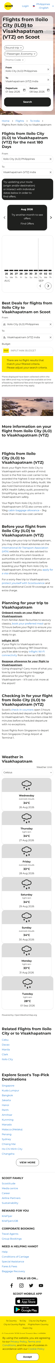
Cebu (5, 1039)
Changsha (8, 1153)
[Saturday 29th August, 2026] (26, 270)
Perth (5, 1110)
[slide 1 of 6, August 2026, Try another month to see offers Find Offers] (27, 217)
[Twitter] (31, 1285)
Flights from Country (38, 1324)
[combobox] (26, 159)
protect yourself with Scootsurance (23, 583)
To (7, 77)
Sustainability (10, 1203)
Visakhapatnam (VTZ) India (22, 81)
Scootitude (8, 1183)
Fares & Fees (9, 1266)
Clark (5, 1054)
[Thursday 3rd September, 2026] (50, 270)
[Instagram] (21, 1285)
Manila (6, 1049)
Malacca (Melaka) (12, 1129)
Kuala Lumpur (10, 1090)
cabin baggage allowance (23, 510)
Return (33, 88)
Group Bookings (12, 1238)
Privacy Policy (18, 1341)
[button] (20, 53)
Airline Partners (11, 1198)
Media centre (10, 1188)
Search (27, 101)
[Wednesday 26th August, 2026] (11, 270)
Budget (6, 343)
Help (5, 1251)
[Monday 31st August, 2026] (36, 270)
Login (25, 6)
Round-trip (12, 47)
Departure (11, 88)
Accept (27, 1356)
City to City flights (37, 1320)
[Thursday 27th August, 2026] (16, 270)
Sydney (6, 1139)
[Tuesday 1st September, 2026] (41, 270)
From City (27, 1328)
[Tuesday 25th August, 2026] (6, 270)
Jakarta (6, 1100)
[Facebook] (11, 1285)
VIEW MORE (27, 1162)
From (9, 67)
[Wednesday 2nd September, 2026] (46, 270)
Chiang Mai (9, 1144)
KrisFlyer (7, 1216)
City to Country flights (14, 1324)
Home (5, 120)
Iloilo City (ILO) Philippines (21, 71)
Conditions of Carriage (15, 1256)
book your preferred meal (27, 623)
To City (23, 1320)
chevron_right (50, 217)
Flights (20, 120)
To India (35, 120)
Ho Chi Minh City (12, 1149)
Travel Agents (10, 1233)
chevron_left (4, 217)
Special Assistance (13, 1261)
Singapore (8, 1085)
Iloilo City (7, 1059)
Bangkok (7, 1095)
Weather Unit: (44, 767)
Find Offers (27, 223)
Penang (6, 1134)
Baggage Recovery (13, 1271)
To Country (11, 1320)
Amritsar (7, 1114)
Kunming (7, 1119)
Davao (5, 1044)
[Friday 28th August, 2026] (21, 270)
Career (6, 1193)
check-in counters (22, 709)
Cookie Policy (36, 1348)
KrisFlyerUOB (10, 1220)
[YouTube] (41, 1285)
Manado (7, 1124)
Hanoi (5, 1105)
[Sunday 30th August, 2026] (31, 270)
